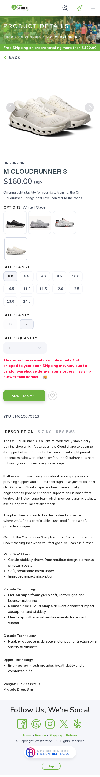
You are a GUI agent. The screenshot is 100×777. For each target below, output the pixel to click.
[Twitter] (64, 724)
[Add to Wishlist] (52, 395)
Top (51, 766)
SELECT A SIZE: (17, 267)
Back (14, 57)
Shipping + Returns (63, 735)
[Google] (36, 724)
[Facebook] (22, 724)
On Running (29, 37)
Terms (27, 735)
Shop (8, 37)
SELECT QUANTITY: (20, 338)
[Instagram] (50, 724)
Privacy (40, 735)
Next (89, 107)
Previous (10, 107)
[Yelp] (78, 724)
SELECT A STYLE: (18, 315)
